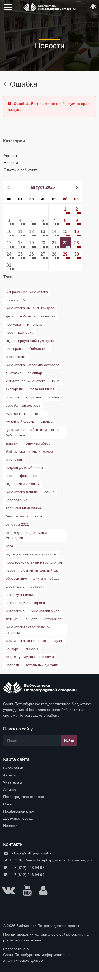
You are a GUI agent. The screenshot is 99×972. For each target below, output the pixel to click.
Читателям (12, 782)
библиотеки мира (45, 611)
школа (40, 414)
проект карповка (19, 333)
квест (10, 570)
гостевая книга (41, 389)
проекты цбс (16, 300)
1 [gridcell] (65, 209)
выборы (31, 649)
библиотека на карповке (26, 641)
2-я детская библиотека (26, 381)
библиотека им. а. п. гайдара (30, 308)
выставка (13, 373)
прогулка (13, 324)
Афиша (9, 789)
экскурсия (14, 389)
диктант (12, 443)
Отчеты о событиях (20, 170)
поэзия (53, 397)
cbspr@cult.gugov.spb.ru (32, 853)
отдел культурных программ (30, 657)
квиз (39, 516)
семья (49, 492)
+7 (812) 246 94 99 (27, 875)
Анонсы (10, 155)
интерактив (15, 611)
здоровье (33, 397)
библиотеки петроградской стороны (28, 630)
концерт (30, 619)
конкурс (12, 649)
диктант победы (46, 578)
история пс (52, 619)
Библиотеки (13, 768)
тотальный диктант (42, 665)
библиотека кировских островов (33, 365)
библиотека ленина (22, 492)
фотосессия (16, 357)
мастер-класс (17, 414)
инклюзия (14, 459)
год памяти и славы (22, 484)
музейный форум (20, 421)
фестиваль (15, 587)
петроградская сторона (25, 603)
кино (56, 381)
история (12, 397)
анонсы (47, 421)
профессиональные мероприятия (34, 562)
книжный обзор (37, 443)
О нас (8, 804)
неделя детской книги (24, 468)
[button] (92, 8)
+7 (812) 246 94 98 (27, 867)
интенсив (35, 324)
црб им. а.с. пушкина (37, 316)
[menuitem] (49, 768)
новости (12, 665)
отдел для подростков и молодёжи (26, 535)
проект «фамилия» (21, 476)
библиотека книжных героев (29, 451)
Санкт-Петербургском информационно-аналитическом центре (37, 958)
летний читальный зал (40, 570)
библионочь (39, 349)
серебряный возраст (23, 405)
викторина (14, 349)
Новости (11, 163)
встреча (37, 587)
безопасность (17, 516)
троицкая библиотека (23, 508)
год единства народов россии (31, 554)
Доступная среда (18, 818)
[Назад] (5, 84)
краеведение (16, 500)
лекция (11, 619)
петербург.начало (20, 595)
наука (57, 641)
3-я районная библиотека (27, 292)
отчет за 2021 (17, 524)
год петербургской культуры (30, 341)
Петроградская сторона (23, 797)
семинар (35, 373)
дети (10, 316)
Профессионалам (18, 811)
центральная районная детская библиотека (32, 432)
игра (9, 546)
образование (16, 578)
